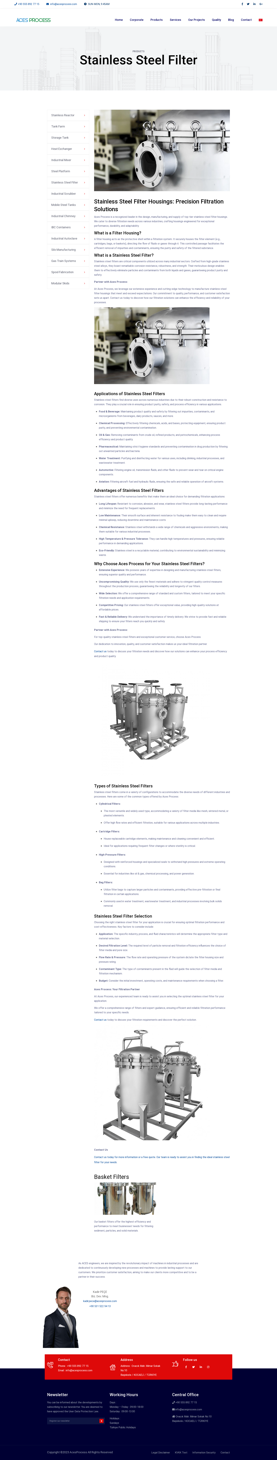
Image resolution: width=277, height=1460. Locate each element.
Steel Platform (60, 171)
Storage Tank (60, 137)
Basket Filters (111, 1177)
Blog (231, 19)
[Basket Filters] (127, 1200)
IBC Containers (61, 227)
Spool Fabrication (62, 272)
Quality (216, 19)
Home (119, 19)
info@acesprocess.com (63, 4)
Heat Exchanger (61, 148)
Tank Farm (58, 126)
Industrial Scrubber (63, 193)
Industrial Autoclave (64, 238)
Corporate (136, 19)
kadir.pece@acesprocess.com (100, 1301)
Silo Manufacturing (63, 249)
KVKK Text (181, 1452)
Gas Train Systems (63, 261)
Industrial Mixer (61, 160)
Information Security (204, 1452)
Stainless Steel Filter (64, 182)
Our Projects (196, 19)
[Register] (101, 1421)
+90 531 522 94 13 (100, 1306)
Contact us (100, 651)
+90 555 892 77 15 (28, 4)
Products (157, 19)
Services (175, 19)
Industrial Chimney (63, 216)
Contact (246, 19)
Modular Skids (60, 283)
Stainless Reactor (62, 115)
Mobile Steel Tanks (63, 205)
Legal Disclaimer (160, 1452)
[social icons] (242, 4)
